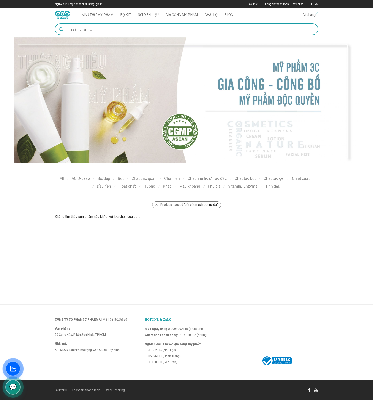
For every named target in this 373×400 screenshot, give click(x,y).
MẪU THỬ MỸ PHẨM (97, 15)
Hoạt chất (127, 186)
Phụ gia (214, 186)
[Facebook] (311, 4)
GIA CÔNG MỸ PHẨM (182, 15)
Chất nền (172, 178)
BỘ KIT (125, 15)
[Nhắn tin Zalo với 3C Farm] (13, 368)
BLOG (228, 15)
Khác (167, 186)
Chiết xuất (301, 178)
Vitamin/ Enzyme (243, 186)
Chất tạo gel (274, 178)
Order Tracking (115, 390)
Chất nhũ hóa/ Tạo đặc (207, 178)
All (62, 178)
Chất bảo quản (143, 178)
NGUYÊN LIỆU (148, 15)
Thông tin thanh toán (276, 4)
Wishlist (298, 4)
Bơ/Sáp (104, 178)
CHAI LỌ (211, 15)
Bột (121, 178)
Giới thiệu (253, 4)
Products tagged (189, 204)
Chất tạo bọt (245, 178)
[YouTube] (316, 4)
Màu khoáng (189, 186)
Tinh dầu (272, 186)
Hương (149, 186)
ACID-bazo (81, 178)
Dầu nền (104, 186)
